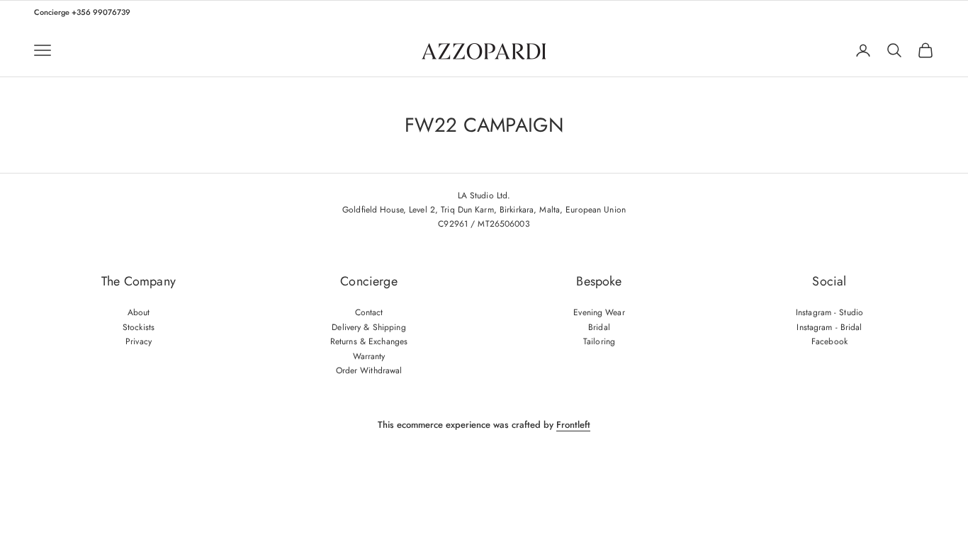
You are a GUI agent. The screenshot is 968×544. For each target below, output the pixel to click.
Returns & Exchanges (368, 341)
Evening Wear (598, 312)
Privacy (138, 341)
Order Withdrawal (369, 370)
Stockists (138, 327)
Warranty (369, 356)
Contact (369, 312)
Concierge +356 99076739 (82, 12)
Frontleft (573, 424)
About (139, 312)
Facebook (829, 341)
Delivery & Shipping (368, 327)
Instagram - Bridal (829, 327)
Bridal (599, 327)
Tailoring (599, 341)
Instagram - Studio (829, 312)
